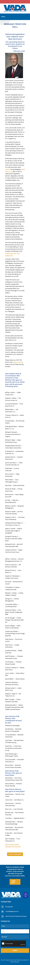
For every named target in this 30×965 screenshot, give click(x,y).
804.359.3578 (9, 906)
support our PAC (18, 362)
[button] (15, 854)
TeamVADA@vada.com (11, 911)
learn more (13, 881)
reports (7, 169)
